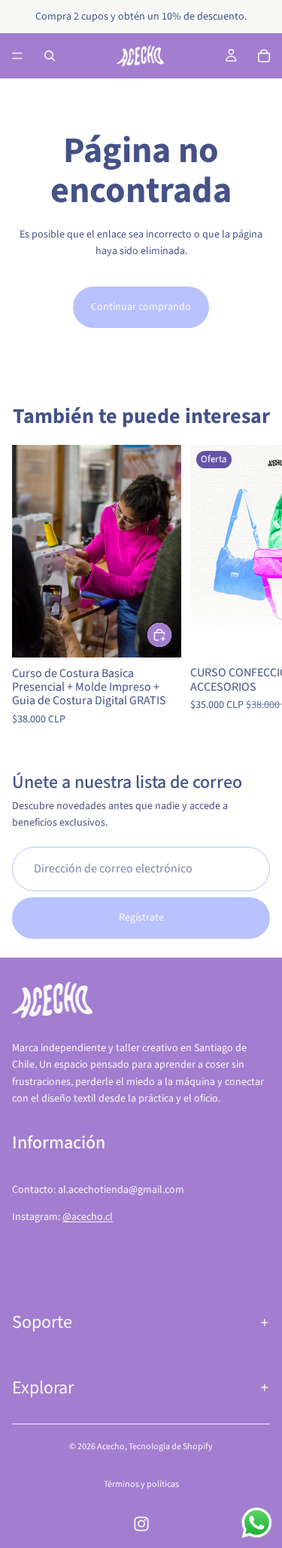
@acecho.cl (87, 1217)
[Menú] (17, 55)
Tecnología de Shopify (171, 1446)
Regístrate (141, 917)
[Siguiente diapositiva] (253, 586)
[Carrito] (263, 55)
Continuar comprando (141, 306)
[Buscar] (49, 55)
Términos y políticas (141, 1484)
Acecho (111, 1446)
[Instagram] (141, 1524)
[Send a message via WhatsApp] (256, 1522)
